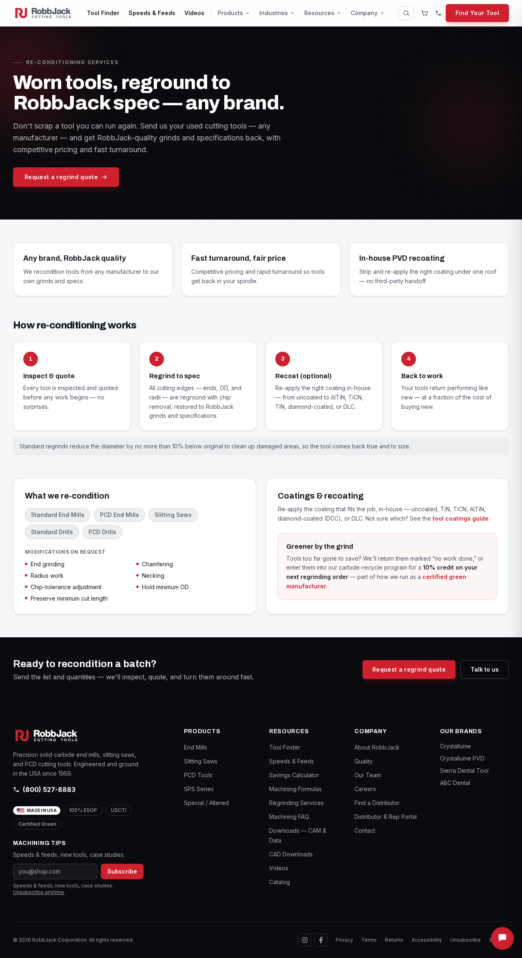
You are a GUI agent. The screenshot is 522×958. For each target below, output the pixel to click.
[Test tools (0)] (424, 13)
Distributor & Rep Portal (385, 816)
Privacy (344, 940)
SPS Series (199, 788)
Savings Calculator (294, 775)
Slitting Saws (200, 761)
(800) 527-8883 (49, 789)
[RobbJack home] (43, 13)
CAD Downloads (291, 854)
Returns (394, 940)
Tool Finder (103, 12)
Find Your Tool (477, 12)
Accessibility (426, 940)
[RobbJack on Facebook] (320, 940)
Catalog (279, 881)
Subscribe (122, 871)
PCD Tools (198, 775)
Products (230, 12)
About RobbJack (377, 747)
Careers (365, 788)
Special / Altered (206, 802)
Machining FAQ (289, 816)
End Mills (195, 747)
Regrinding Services (296, 802)
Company (364, 12)
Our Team (367, 775)
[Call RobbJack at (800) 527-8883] (438, 13)
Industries (273, 12)
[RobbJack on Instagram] (304, 940)
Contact (364, 830)
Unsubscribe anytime (38, 892)
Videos (194, 12)
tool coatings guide (461, 518)
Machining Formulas (295, 788)
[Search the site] (406, 13)
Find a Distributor (377, 802)
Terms (369, 940)
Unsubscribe (465, 940)
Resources (319, 12)
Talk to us (485, 669)
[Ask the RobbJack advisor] (502, 938)
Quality (363, 761)
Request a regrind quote (61, 176)
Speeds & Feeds (151, 12)
